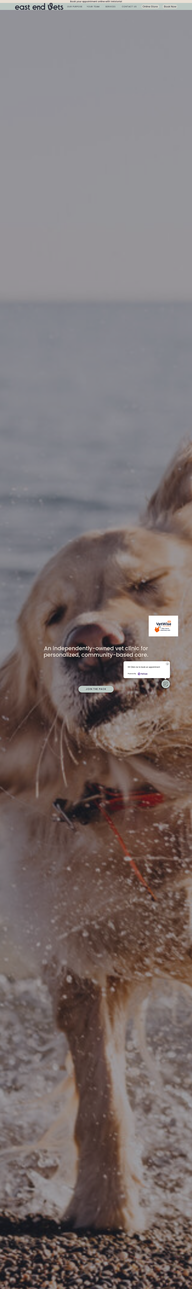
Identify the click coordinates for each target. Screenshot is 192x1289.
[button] (165, 684)
